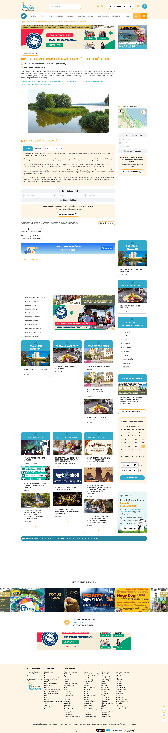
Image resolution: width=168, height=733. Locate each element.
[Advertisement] (68, 278)
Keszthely (28, 67)
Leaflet (144, 127)
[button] (132, 118)
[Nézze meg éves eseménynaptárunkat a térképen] (144, 16)
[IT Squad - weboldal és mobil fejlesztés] (130, 730)
